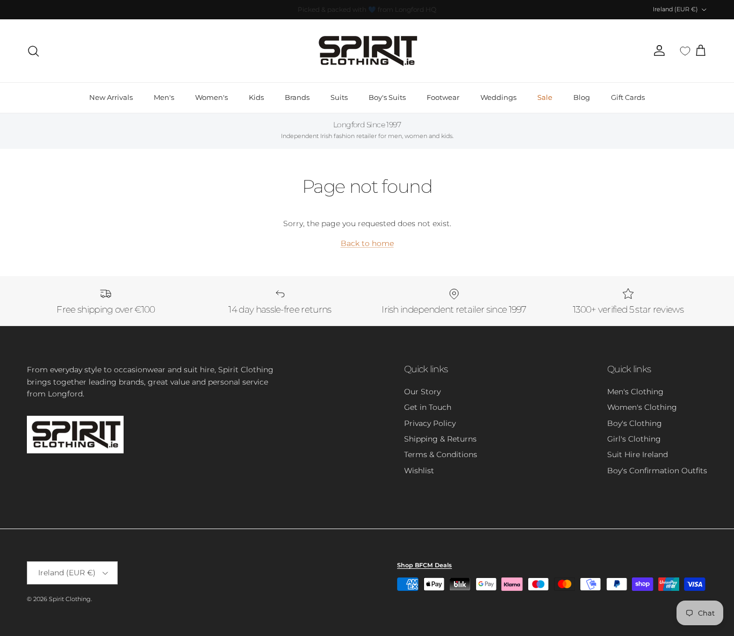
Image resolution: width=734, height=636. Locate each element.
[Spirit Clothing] (367, 50)
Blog (581, 97)
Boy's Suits (387, 97)
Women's (211, 97)
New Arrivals (111, 97)
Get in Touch (427, 407)
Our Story (422, 391)
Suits (339, 97)
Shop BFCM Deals (424, 565)
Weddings (498, 97)
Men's (164, 97)
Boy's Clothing (634, 423)
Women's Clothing (642, 407)
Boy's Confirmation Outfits (657, 470)
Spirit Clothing (70, 599)
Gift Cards (628, 97)
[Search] (33, 51)
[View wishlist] (685, 51)
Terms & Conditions (440, 454)
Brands (297, 97)
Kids (256, 97)
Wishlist (419, 470)
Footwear (443, 97)
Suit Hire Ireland (637, 454)
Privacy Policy (430, 423)
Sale (544, 97)
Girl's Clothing (634, 439)
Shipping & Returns (440, 439)
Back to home (367, 243)
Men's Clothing (635, 391)
